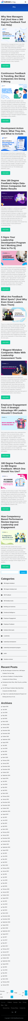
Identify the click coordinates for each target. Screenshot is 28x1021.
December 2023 (6, 802)
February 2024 (6, 796)
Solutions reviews (8, 659)
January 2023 (6, 835)
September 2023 (6, 811)
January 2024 (6, 799)
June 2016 (5, 970)
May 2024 (5, 787)
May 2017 (5, 943)
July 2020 (5, 877)
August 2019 (5, 898)
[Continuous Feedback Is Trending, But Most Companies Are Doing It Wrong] (14, 91)
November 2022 (6, 841)
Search (23, 572)
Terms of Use (6, 1008)
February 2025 (6, 760)
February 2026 (6, 724)
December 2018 (6, 916)
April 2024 (5, 790)
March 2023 (5, 829)
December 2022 (6, 838)
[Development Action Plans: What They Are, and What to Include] (14, 143)
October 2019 (6, 895)
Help (6, 1005)
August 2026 (5, 706)
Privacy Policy (14, 1008)
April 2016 (5, 976)
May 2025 (5, 751)
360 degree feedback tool (10, 589)
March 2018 (5, 928)
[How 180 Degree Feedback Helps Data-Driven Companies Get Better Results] (14, 198)
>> (26, 994)
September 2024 (6, 775)
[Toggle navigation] (25, 2)
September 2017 (6, 931)
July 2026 (5, 709)
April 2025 (5, 754)
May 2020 (5, 883)
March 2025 (5, 757)
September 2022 (6, 847)
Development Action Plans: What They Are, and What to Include (13, 131)
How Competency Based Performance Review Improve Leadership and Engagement (12, 522)
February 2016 (6, 982)
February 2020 (6, 889)
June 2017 (5, 940)
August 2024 (5, 778)
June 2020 (5, 880)
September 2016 (6, 961)
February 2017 (6, 949)
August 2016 (5, 964)
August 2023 (5, 814)
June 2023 (5, 820)
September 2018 (6, 922)
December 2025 (6, 730)
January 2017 (6, 952)
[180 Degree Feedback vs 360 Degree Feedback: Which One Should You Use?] (14, 481)
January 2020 (6, 892)
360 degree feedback (9, 583)
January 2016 (6, 985)
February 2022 (6, 868)
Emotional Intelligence (9, 612)
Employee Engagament (10, 618)
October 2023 (6, 808)
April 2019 (5, 910)
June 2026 (5, 712)
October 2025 (6, 736)
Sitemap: (3, 1002)
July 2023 (5, 817)
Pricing (24, 1002)
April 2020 (5, 886)
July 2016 (5, 967)
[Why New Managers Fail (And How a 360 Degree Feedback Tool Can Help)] (14, 34)
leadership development (10, 641)
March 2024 (5, 793)
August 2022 (5, 850)
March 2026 (5, 721)
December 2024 (6, 766)
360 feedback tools (8, 600)
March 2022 (5, 865)
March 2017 (5, 946)
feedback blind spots (9, 630)
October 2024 (6, 772)
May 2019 (5, 907)
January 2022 (6, 871)
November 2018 (6, 919)
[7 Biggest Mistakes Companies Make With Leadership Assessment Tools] (14, 368)
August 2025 (5, 742)
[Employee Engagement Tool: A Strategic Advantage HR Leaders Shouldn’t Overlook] (14, 423)
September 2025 (6, 739)
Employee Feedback (9, 624)
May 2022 (5, 859)
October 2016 (6, 958)
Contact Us (22, 1008)
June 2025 (5, 748)
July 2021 (5, 874)
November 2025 (6, 733)
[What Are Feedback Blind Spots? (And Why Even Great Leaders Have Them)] (14, 314)
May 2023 (5, 823)
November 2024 (6, 769)
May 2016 (5, 973)
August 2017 (5, 934)
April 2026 (5, 718)
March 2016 (5, 979)
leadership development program (12, 647)
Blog (2, 1005)
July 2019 (5, 901)
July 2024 (5, 781)
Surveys (15, 1002)
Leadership (6, 635)
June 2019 (5, 904)
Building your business (9, 606)
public (5, 653)
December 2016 (6, 955)
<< (11, 991)
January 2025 (6, 763)
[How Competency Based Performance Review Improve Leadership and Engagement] (14, 537)
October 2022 (6, 844)
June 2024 (5, 784)
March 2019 (5, 913)
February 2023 (6, 832)
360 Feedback (7, 595)
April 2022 (5, 862)
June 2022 (5, 856)
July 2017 (5, 937)
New (20, 1002)
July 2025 (5, 745)
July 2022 (5, 853)
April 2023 (5, 826)
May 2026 (5, 715)
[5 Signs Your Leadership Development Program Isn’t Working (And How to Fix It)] (14, 258)
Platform (10, 1002)
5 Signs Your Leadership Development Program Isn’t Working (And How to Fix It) (13, 242)
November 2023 (6, 805)
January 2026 (6, 727)
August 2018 (5, 925)
